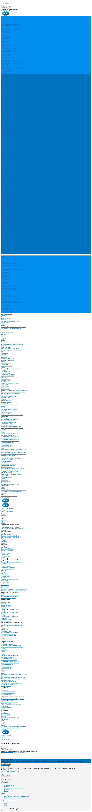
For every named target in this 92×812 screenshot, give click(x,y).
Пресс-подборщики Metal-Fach (10, 109)
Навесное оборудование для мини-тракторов (14, 45)
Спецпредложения (6, 237)
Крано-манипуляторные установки (11, 234)
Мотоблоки (4, 42)
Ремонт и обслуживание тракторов (11, 89)
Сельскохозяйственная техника (10, 24)
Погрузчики (4, 64)
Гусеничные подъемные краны (10, 201)
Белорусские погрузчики (8, 135)
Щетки (3, 60)
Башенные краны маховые (9, 198)
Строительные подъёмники (9, 220)
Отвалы (3, 58)
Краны (3, 192)
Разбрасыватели (6, 123)
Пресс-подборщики (6, 28)
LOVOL (3, 100)
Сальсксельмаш (5, 34)
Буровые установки (6, 207)
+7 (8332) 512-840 (6, 6)
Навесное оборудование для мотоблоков (13, 152)
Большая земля (5, 32)
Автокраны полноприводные (9, 194)
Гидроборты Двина (6, 73)
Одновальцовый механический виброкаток (13, 214)
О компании (4, 240)
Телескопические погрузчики (9, 48)
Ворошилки (4, 125)
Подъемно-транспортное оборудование (12, 68)
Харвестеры (4, 164)
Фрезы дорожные (6, 221)
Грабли (3, 122)
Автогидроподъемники (7, 70)
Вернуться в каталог (19, 752)
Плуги (2, 112)
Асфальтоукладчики (6, 204)
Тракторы (3, 18)
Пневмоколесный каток (8, 216)
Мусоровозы (4, 236)
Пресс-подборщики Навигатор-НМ (11, 110)
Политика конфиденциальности (10, 81)
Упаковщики (4, 115)
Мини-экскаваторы (6, 227)
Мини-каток (4, 211)
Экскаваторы (5, 223)
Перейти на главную (7, 752)
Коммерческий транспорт (8, 217)
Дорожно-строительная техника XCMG (12, 63)
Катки (2, 208)
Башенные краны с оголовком (10, 200)
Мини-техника (5, 41)
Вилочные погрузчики (7, 185)
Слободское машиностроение (9, 143)
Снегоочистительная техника (9, 61)
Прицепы (3, 35)
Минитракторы (5, 44)
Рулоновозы (4, 113)
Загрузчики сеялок (6, 126)
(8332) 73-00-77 (5, 776)
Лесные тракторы (6, 55)
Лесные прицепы (6, 54)
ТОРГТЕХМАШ (5, 145)
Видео (2, 84)
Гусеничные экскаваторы (8, 224)
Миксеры (3, 27)
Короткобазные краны (7, 203)
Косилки (3, 116)
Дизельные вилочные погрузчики (11, 187)
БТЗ (2, 21)
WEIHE (3, 102)
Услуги (3, 249)
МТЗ (2, 19)
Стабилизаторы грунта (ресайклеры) (11, 218)
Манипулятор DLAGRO (7, 136)
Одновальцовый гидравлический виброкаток (14, 213)
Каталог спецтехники (7, 93)
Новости (3, 80)
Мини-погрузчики (6, 178)
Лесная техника (5, 51)
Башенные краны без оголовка (10, 197)
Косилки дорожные (6, 172)
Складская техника (6, 65)
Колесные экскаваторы (8, 226)
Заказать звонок (5, 765)
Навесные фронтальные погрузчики (11, 29)
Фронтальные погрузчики (8, 181)
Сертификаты (5, 83)
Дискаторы (4, 117)
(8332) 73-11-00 (14, 771)
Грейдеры (4, 67)
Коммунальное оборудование (9, 57)
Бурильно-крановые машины (9, 71)
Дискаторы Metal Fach (7, 119)
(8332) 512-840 (5, 771)
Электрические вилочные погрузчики (12, 188)
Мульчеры (4, 52)
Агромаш (3, 22)
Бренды (3, 239)
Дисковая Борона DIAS (7, 120)
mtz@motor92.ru (6, 10)
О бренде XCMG (5, 78)
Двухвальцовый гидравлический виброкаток (14, 210)
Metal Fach (4, 31)
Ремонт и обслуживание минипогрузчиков (13, 87)
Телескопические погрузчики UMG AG (12, 25)
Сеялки (3, 128)
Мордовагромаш (6, 38)
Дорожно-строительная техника (10, 47)
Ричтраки (3, 190)
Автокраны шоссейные (7, 195)
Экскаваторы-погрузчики (8, 50)
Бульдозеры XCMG (6, 205)
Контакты (3, 253)
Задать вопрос (5, 762)
